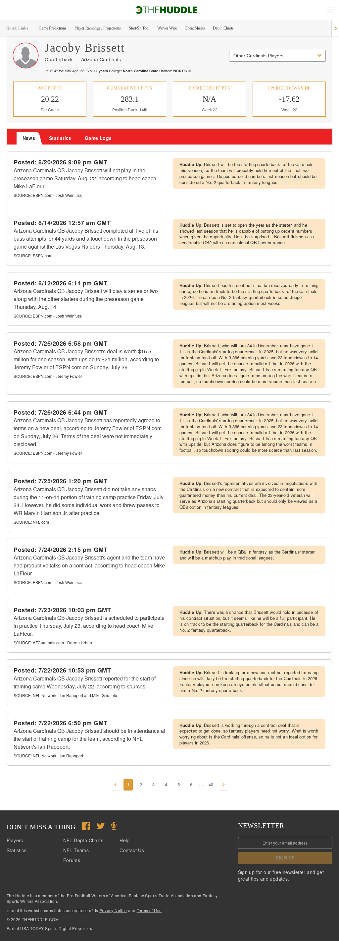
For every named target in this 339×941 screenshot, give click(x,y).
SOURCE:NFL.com (31, 522)
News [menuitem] (29, 138)
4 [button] (166, 784)
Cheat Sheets (195, 28)
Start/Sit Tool (139, 28)
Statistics (16, 850)
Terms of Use (149, 910)
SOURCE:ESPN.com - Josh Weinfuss (48, 195)
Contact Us (132, 850)
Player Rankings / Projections (97, 28)
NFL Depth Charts (83, 840)
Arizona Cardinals (101, 59)
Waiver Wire (167, 28)
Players (15, 840)
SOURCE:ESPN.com (33, 255)
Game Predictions (53, 28)
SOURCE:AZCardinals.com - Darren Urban (53, 642)
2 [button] (141, 784)
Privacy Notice (113, 910)
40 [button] (211, 784)
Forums (71, 860)
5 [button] (178, 784)
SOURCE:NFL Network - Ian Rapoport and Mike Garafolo (65, 695)
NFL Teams (76, 850)
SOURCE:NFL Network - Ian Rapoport (48, 755)
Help (125, 840)
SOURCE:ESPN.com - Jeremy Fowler (48, 376)
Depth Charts (223, 28)
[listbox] (277, 56)
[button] (330, 10)
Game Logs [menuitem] (98, 138)
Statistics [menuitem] (60, 138)
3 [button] (153, 784)
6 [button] (191, 784)
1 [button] (128, 784)
